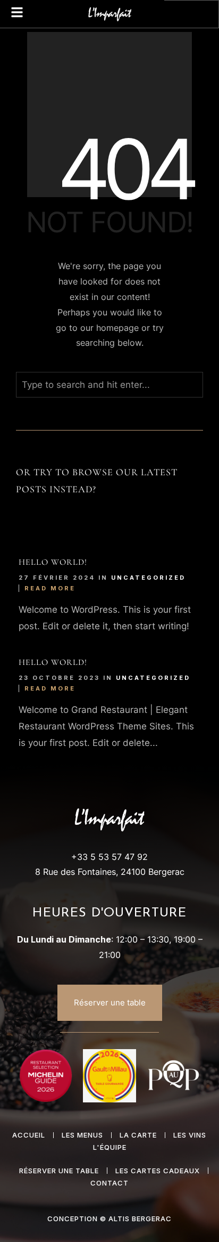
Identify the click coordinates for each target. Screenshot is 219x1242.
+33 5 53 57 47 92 (109, 856)
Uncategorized (148, 577)
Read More (49, 588)
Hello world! (53, 562)
